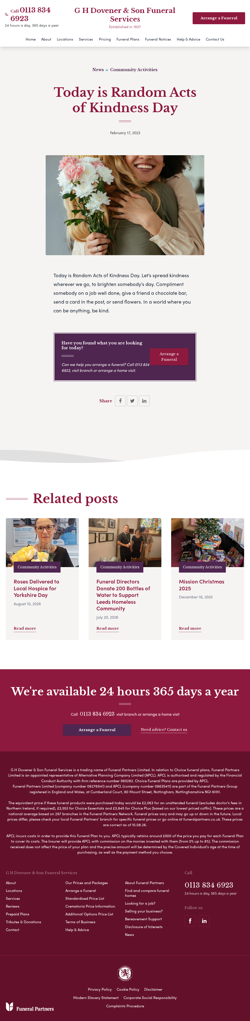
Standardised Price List (84, 898)
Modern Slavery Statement (96, 997)
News (129, 934)
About (46, 39)
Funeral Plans (127, 39)
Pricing (105, 39)
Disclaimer (153, 989)
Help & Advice (188, 39)
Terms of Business (80, 921)
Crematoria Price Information (90, 906)
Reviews (13, 906)
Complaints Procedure (125, 1006)
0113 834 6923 (97, 714)
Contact (12, 929)
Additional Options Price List (89, 914)
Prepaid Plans (17, 914)
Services (86, 39)
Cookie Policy (128, 989)
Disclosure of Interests (144, 926)
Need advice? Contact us (164, 729)
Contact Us (215, 39)
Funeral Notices (158, 39)
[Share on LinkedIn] (144, 400)
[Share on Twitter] (132, 400)
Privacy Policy (100, 989)
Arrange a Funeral (169, 356)
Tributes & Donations (23, 921)
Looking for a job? (140, 903)
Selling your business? (144, 911)
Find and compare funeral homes (147, 893)
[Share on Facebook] (120, 400)
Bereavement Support (143, 919)
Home (31, 39)
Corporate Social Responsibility (150, 997)
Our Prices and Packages (86, 882)
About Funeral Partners (144, 882)
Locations (65, 39)
